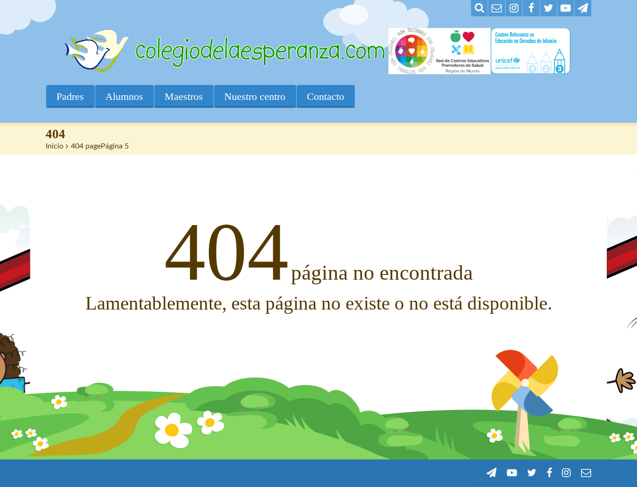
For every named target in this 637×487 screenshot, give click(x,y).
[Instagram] (513, 8)
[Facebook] (531, 8)
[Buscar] (479, 8)
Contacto (325, 96)
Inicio (54, 146)
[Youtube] (565, 8)
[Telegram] (583, 8)
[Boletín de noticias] (496, 8)
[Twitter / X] (548, 8)
